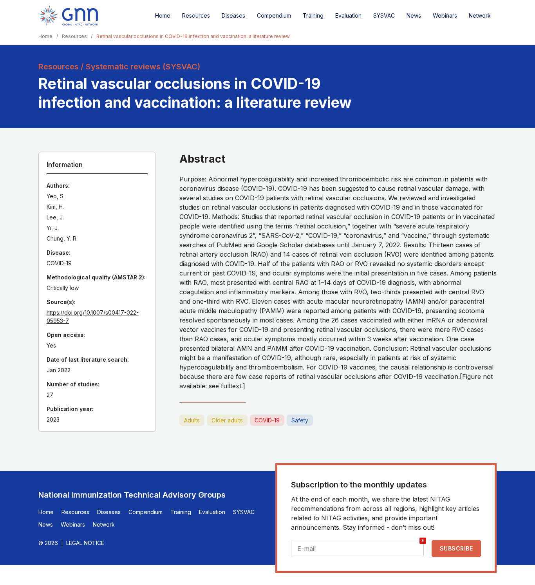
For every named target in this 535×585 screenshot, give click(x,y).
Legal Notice (85, 543)
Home (162, 15)
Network (480, 15)
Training (313, 15)
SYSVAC (384, 15)
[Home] (68, 15)
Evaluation (348, 15)
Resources (196, 15)
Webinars (445, 15)
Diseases (233, 15)
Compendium (274, 15)
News (414, 15)
